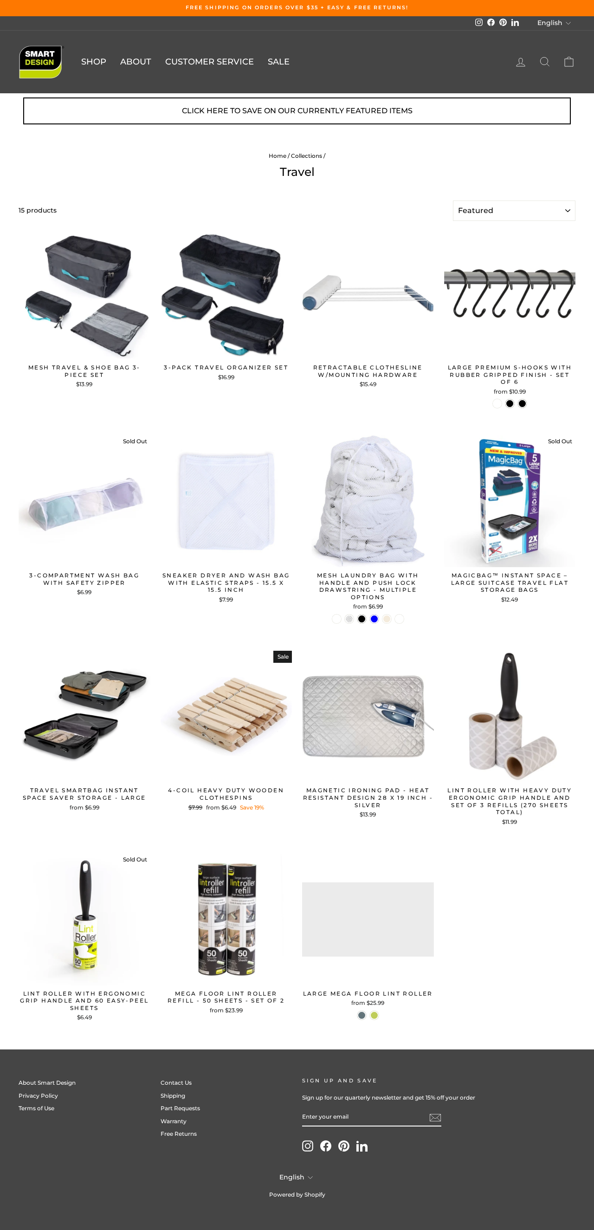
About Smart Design (47, 1082)
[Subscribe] (435, 1117)
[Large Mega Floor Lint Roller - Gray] (361, 1015)
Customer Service (209, 62)
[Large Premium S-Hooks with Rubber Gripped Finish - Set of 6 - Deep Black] (522, 403)
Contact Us (176, 1082)
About (135, 62)
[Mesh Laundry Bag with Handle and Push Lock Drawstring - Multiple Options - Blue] (374, 619)
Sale (279, 62)
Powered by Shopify (297, 1194)
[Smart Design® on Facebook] (325, 1146)
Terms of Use (36, 1108)
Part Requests (180, 1108)
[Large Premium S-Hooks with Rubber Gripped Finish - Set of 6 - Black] (509, 403)
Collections (306, 155)
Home (277, 155)
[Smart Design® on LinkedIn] (362, 1146)
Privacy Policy (38, 1095)
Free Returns (179, 1133)
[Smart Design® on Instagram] (307, 1146)
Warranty (174, 1121)
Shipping (173, 1095)
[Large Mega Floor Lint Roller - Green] (374, 1015)
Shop (93, 62)
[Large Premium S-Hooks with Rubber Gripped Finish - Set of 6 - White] (497, 403)
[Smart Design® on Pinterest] (343, 1146)
